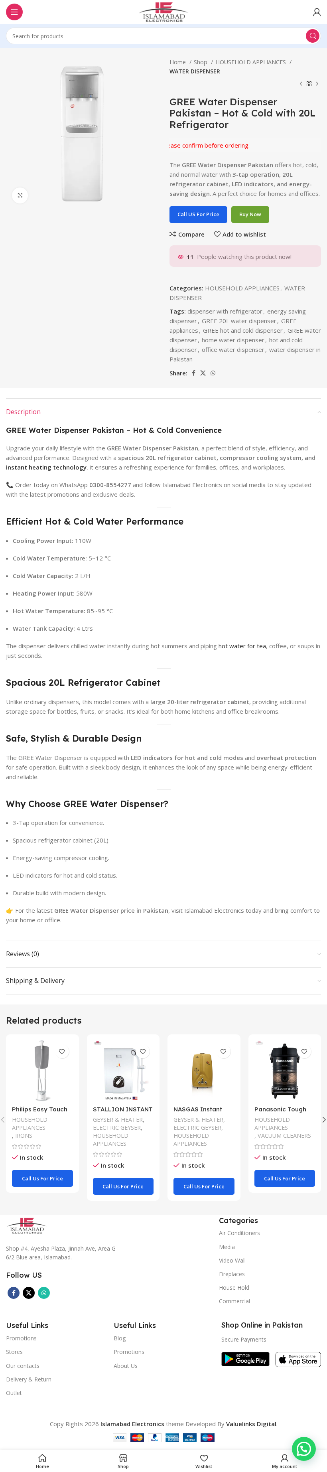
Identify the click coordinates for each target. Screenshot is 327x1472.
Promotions (129, 1352)
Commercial (234, 1301)
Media (227, 1247)
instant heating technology (46, 467)
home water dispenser (233, 340)
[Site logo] (163, 11)
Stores (14, 1352)
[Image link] (26, 1225)
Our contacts (22, 1365)
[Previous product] (301, 84)
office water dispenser (233, 349)
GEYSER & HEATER (118, 1119)
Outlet (14, 1393)
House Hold (234, 1287)
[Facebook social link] (193, 373)
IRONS (23, 1135)
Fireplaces (232, 1274)
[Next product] (317, 84)
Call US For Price (198, 214)
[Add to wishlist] (62, 1051)
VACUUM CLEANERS (284, 1135)
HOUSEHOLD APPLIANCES (251, 62)
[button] (304, 1449)
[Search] (312, 36)
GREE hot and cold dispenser (243, 330)
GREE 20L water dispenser (239, 321)
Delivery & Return (28, 1379)
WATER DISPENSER (194, 71)
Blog (120, 1338)
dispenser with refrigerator (224, 311)
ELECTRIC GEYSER (117, 1127)
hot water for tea (242, 646)
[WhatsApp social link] (213, 373)
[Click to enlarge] (20, 195)
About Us (126, 1365)
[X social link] (203, 373)
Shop (201, 62)
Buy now (250, 214)
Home (178, 62)
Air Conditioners (239, 1233)
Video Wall (232, 1260)
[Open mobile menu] (14, 12)
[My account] (317, 12)
